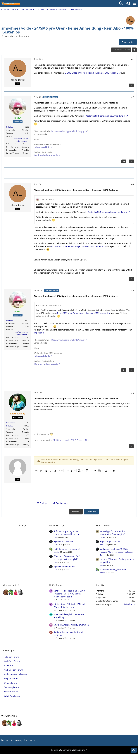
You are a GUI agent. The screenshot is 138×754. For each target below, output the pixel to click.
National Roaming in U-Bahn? (113, 569)
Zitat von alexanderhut (50, 305)
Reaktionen (10, 423)
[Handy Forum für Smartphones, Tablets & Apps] (10, 3)
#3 (132, 184)
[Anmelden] (127, 3)
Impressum (39, 332)
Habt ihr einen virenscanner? (67, 549)
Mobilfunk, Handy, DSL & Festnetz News (71, 440)
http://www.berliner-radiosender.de (21, 139)
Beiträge (9, 127)
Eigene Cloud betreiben (64, 566)
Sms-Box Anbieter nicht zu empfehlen (71, 624)
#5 (132, 393)
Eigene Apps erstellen (63, 541)
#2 (132, 97)
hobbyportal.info (42, 147)
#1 (132, 59)
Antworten (91, 511)
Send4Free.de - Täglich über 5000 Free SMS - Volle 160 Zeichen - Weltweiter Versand (69, 593)
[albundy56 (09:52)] (20, 592)
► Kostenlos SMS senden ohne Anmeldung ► (104, 115)
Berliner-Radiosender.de (46, 155)
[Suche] (121, 3)
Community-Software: (69, 749)
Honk (102, 537)
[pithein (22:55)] (11, 592)
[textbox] (84, 486)
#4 (132, 290)
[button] (42, 503)
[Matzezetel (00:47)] (6, 592)
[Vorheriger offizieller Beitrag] (123, 370)
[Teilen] (134, 50)
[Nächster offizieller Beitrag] (123, 161)
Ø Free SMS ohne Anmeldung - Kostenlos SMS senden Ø (77, 246)
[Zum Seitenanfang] (134, 750)
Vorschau (76, 511)
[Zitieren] (131, 85)
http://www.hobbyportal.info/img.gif (68, 131)
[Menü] (134, 3)
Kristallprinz (129, 604)
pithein (56, 552)
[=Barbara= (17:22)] (16, 592)
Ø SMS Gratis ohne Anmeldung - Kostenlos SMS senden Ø (91, 72)
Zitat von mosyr (47, 199)
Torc (55, 537)
